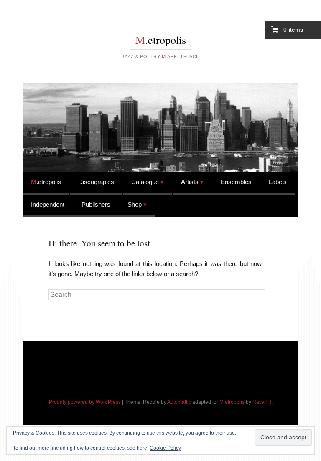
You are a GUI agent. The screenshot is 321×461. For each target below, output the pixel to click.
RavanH (261, 402)
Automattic (179, 402)
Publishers (96, 204)
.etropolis (160, 40)
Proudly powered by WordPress (85, 402)
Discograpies (96, 181)
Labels (278, 181)
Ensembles (236, 181)
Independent (47, 204)
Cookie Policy (165, 448)
